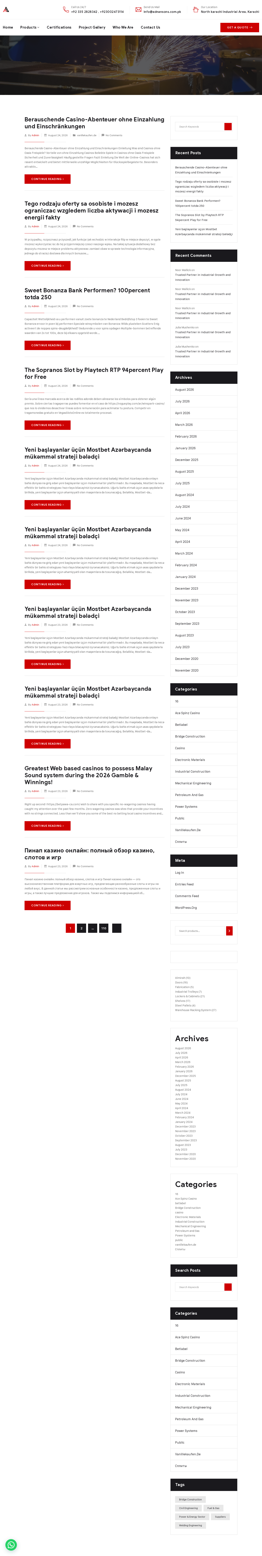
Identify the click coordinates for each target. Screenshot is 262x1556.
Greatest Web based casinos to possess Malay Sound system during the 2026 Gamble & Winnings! (88, 775)
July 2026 (182, 401)
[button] (11, 1545)
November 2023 (186, 600)
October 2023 (185, 612)
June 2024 (183, 518)
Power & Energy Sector (192, 1516)
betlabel (181, 725)
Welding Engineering (190, 1525)
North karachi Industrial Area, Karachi (230, 12)
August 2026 (184, 389)
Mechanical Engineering (193, 783)
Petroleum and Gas (189, 795)
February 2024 (186, 565)
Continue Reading (46, 179)
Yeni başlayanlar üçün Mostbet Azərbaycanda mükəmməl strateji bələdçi (88, 453)
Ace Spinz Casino (187, 713)
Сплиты (181, 842)
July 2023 (182, 647)
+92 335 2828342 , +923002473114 (97, 12)
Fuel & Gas (213, 1508)
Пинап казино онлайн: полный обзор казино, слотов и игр (90, 854)
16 (176, 701)
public (180, 818)
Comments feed (187, 896)
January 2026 (185, 448)
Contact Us (150, 27)
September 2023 (187, 624)
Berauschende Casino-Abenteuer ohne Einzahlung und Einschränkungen (95, 123)
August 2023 (184, 635)
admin (35, 135)
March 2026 (184, 425)
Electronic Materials (190, 760)
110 (103, 928)
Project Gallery (92, 27)
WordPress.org (186, 908)
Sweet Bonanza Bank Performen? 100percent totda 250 (87, 294)
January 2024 (185, 577)
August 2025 (184, 471)
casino (180, 748)
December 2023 (186, 588)
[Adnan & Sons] (19, 9)
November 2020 (187, 670)
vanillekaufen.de (86, 135)
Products (28, 27)
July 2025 (182, 483)
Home (8, 27)
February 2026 (186, 436)
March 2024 (184, 553)
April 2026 (182, 413)
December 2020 (186, 659)
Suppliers (220, 1516)
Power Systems (186, 806)
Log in (179, 872)
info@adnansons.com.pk (162, 12)
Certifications (59, 27)
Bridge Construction (190, 736)
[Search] (229, 930)
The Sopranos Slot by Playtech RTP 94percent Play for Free (94, 373)
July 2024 (182, 507)
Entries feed (184, 884)
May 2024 (182, 530)
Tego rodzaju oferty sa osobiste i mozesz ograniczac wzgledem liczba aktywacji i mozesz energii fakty (92, 210)
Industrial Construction (192, 771)
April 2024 (182, 542)
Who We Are (123, 27)
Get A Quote (237, 27)
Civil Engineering (188, 1508)
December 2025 (186, 460)
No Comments (114, 135)
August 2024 (184, 495)
